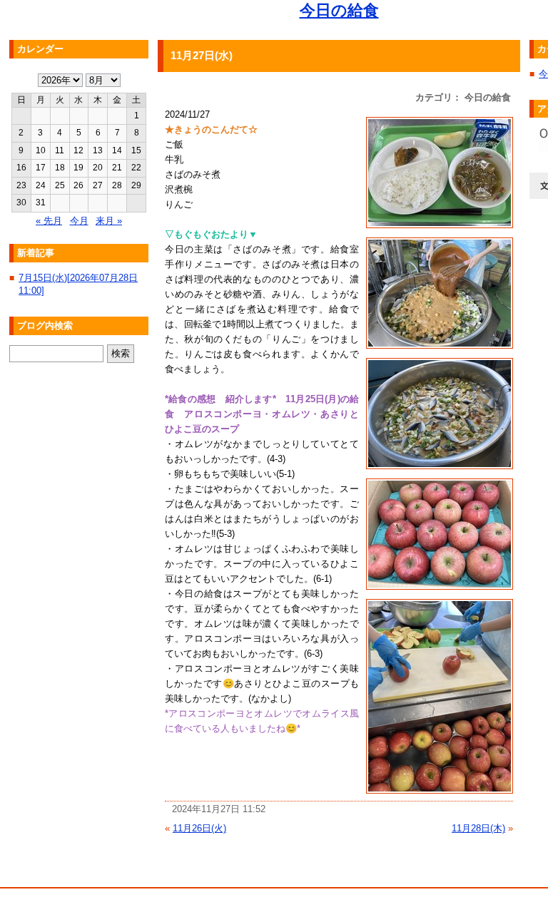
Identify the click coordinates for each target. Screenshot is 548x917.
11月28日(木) (478, 828)
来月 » (109, 220)
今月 (79, 220)
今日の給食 (339, 10)
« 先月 (49, 220)
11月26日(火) (199, 828)
